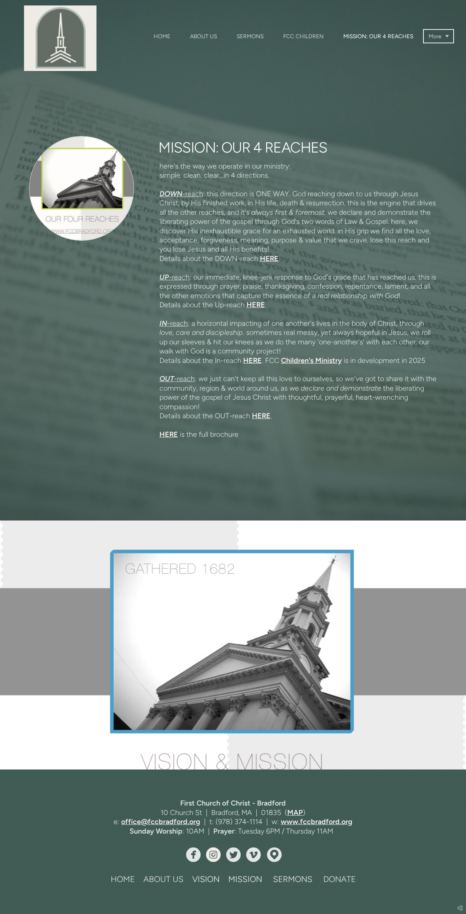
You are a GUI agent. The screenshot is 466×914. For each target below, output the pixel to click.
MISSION (245, 879)
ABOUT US (163, 879)
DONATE (339, 879)
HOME (123, 879)
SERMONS (292, 879)
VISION (206, 879)
